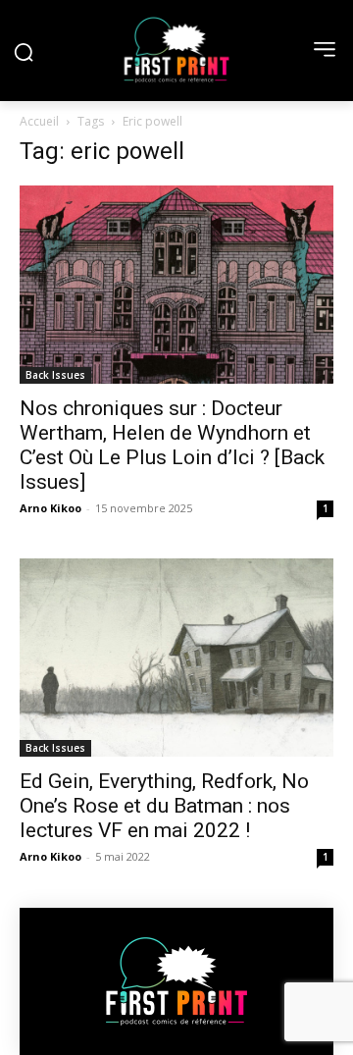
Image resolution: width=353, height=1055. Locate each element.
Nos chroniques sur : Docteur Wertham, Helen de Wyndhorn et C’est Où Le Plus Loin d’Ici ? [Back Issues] (172, 445)
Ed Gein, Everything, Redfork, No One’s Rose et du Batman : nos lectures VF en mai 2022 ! (164, 805)
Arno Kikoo (50, 508)
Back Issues (55, 375)
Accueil (39, 121)
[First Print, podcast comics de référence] (176, 50)
